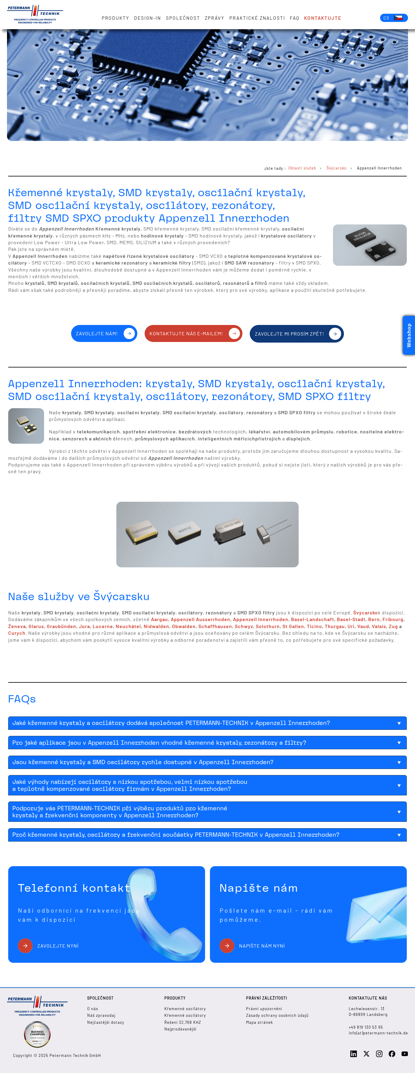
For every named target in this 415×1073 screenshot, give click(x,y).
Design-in (147, 18)
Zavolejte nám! (97, 333)
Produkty (115, 18)
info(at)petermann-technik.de (378, 1032)
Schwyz (244, 626)
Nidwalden (156, 626)
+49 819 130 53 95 (366, 1027)
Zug (393, 626)
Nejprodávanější (180, 1029)
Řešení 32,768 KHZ (182, 1022)
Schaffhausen (215, 626)
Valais (379, 626)
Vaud (363, 626)
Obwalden (184, 626)
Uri (351, 626)
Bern (374, 619)
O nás (92, 1008)
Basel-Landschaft (312, 619)
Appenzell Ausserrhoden (200, 619)
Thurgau (335, 626)
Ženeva (17, 626)
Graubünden (61, 626)
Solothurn (268, 626)
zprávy (215, 18)
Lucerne (103, 626)
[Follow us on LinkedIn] (353, 1055)
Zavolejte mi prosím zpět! (289, 334)
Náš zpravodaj (101, 1015)
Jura (84, 626)
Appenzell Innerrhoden (260, 619)
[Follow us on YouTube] (404, 1055)
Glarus (36, 626)
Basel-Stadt (351, 619)
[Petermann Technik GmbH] (35, 14)
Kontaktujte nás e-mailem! (186, 333)
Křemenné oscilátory (185, 1008)
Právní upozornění (264, 1008)
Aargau (159, 619)
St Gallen (293, 626)
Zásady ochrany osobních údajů (277, 1015)
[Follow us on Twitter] (366, 1055)
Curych (17, 633)
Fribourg (392, 619)
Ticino (314, 626)
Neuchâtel (128, 626)
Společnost (183, 18)
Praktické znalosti (257, 18)
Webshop (409, 335)
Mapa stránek (259, 1022)
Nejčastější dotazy (105, 1022)
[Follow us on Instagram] (379, 1055)
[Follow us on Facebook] (392, 1055)
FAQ (295, 18)
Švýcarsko (365, 612)
